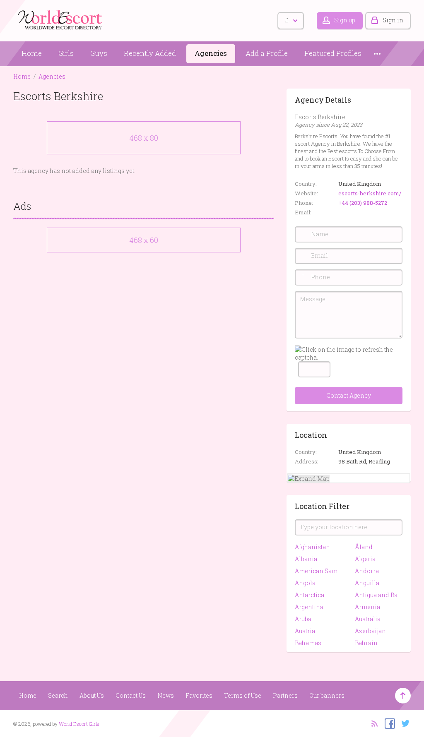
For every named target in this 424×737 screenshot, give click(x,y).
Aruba (303, 619)
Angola (305, 583)
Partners (285, 695)
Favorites (199, 695)
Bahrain (366, 643)
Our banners (326, 695)
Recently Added (150, 53)
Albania (306, 559)
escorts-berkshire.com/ (369, 193)
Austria (305, 631)
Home (32, 53)
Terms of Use (242, 695)
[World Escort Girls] (60, 19)
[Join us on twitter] (403, 723)
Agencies (211, 53)
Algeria (365, 559)
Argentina (309, 607)
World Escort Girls (79, 723)
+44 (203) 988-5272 (362, 202)
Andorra (367, 571)
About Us (92, 695)
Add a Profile (267, 53)
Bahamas (308, 643)
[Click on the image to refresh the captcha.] (348, 353)
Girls (66, 53)
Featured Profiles (332, 53)
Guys (98, 53)
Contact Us (131, 695)
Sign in (393, 20)
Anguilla (367, 583)
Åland (364, 547)
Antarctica (309, 595)
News (165, 695)
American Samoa (318, 571)
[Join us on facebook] (388, 723)
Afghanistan (312, 547)
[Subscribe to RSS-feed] (372, 723)
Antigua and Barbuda (378, 595)
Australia (368, 619)
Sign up (344, 20)
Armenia (367, 607)
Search (58, 695)
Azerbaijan (370, 631)
